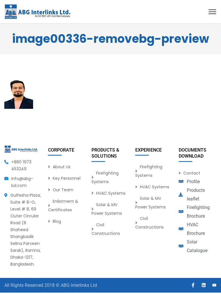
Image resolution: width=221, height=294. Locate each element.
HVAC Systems (110, 193)
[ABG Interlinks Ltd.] (37, 11)
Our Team (63, 190)
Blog (57, 221)
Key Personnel (67, 178)
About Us (62, 167)
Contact (191, 173)
